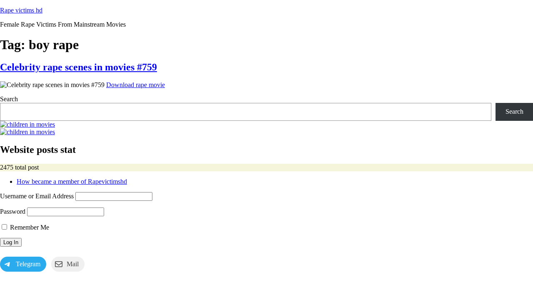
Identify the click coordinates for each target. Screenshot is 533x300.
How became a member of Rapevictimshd (72, 181)
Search (9, 98)
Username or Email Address (37, 196)
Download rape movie (135, 84)
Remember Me (28, 227)
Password (12, 211)
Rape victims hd (21, 10)
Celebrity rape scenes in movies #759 (78, 67)
